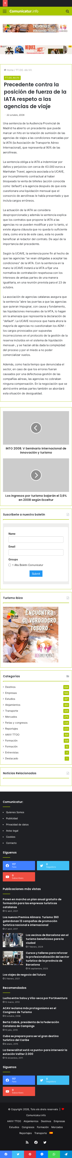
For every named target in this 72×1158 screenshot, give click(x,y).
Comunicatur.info (36, 1115)
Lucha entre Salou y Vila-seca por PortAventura (35, 998)
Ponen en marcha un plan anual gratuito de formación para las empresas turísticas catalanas (32, 903)
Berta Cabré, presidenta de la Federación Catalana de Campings (31, 1024)
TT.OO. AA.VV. (24, 69)
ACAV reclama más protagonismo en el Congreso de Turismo (29, 1010)
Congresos (28, 1127)
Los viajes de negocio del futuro (24, 975)
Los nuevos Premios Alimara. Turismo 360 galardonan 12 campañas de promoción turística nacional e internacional (31, 921)
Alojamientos (12, 704)
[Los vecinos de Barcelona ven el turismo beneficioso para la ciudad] (13, 940)
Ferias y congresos (16, 722)
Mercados (11, 716)
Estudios (10, 698)
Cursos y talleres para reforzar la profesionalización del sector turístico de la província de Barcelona (47, 958)
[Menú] (4, 12)
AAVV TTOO (12, 734)
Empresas (11, 692)
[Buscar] (67, 12)
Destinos (10, 686)
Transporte (11, 710)
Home (10, 69)
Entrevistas (11, 752)
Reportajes (11, 728)
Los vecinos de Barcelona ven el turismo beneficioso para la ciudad (47, 939)
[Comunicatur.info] (24, 11)
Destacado (11, 758)
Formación (11, 740)
